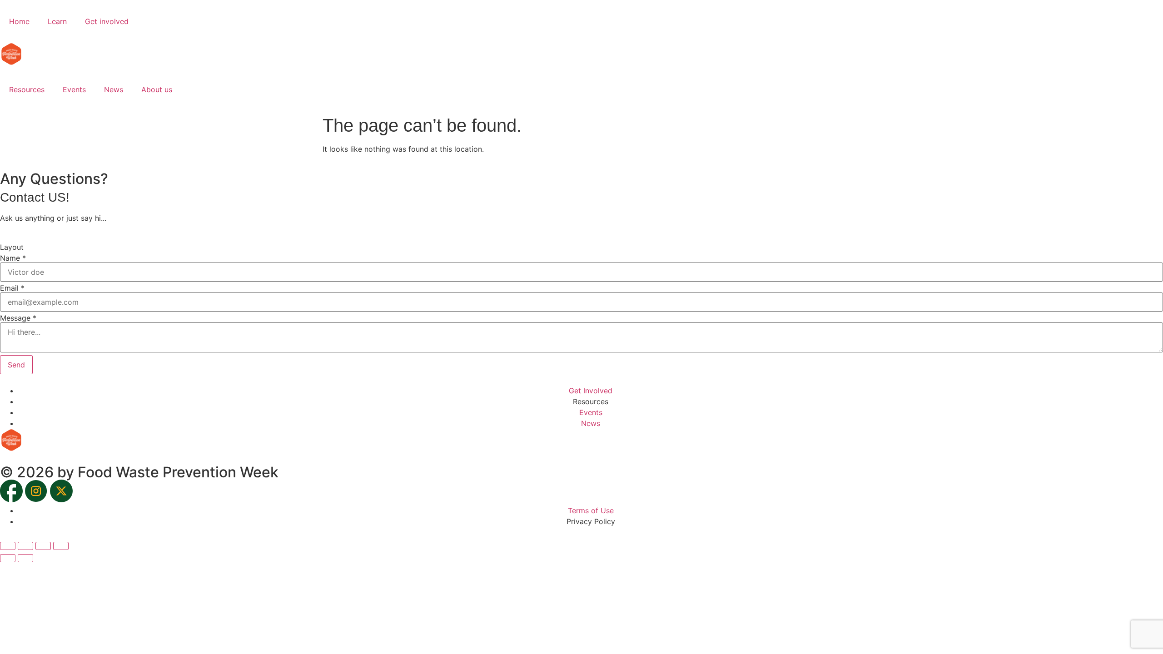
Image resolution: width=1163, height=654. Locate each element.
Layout (12, 247)
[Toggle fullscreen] (25, 546)
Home (19, 21)
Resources (27, 89)
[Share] (43, 546)
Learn (57, 21)
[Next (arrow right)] (25, 558)
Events (74, 89)
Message (18, 318)
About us (156, 89)
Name (13, 258)
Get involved (107, 21)
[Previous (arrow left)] (7, 558)
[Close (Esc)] (61, 546)
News (113, 89)
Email (12, 288)
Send (16, 364)
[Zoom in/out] (7, 546)
